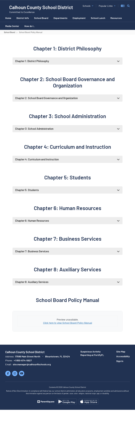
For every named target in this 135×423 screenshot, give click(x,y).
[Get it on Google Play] (67, 402)
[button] (88, 5)
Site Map (120, 351)
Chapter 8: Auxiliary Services (31, 281)
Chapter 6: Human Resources (32, 220)
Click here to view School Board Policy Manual (67, 322)
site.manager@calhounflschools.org (32, 364)
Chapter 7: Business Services (32, 251)
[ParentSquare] (46, 402)
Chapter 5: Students (27, 190)
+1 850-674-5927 (23, 360)
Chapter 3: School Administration (34, 128)
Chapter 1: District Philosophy (32, 61)
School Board (9, 32)
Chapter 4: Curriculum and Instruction (37, 159)
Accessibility (123, 356)
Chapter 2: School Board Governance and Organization (46, 98)
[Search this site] (128, 5)
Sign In (119, 361)
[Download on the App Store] (88, 402)
